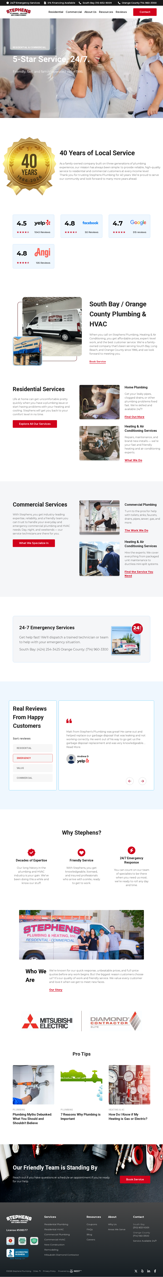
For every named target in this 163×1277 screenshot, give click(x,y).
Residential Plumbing (56, 1224)
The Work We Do (136, 530)
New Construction (54, 1244)
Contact (145, 11)
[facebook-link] (155, 1271)
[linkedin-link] (148, 1271)
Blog (89, 1234)
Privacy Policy (49, 1271)
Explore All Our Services (35, 423)
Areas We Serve (116, 1229)
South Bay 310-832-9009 (97, 2)
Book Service (97, 361)
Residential (56, 11)
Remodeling (51, 1249)
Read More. (73, 747)
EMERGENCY (24, 758)
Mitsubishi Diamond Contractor (61, 1254)
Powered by (63, 1271)
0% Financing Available (61, 2)
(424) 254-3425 (48, 649)
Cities (35, 1271)
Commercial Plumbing (57, 1234)
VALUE (20, 768)
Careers (91, 1239)
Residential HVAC (54, 1229)
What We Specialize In (34, 543)
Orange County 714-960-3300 (139, 2)
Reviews (121, 11)
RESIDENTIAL (24, 748)
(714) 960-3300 (97, 649)
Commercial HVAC (54, 1239)
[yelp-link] (142, 1271)
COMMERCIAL (24, 778)
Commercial (74, 11)
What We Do (133, 460)
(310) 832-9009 (141, 1227)
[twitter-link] (136, 1271)
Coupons (92, 1224)
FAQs (90, 1229)
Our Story (55, 989)
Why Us (112, 1224)
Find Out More (134, 416)
